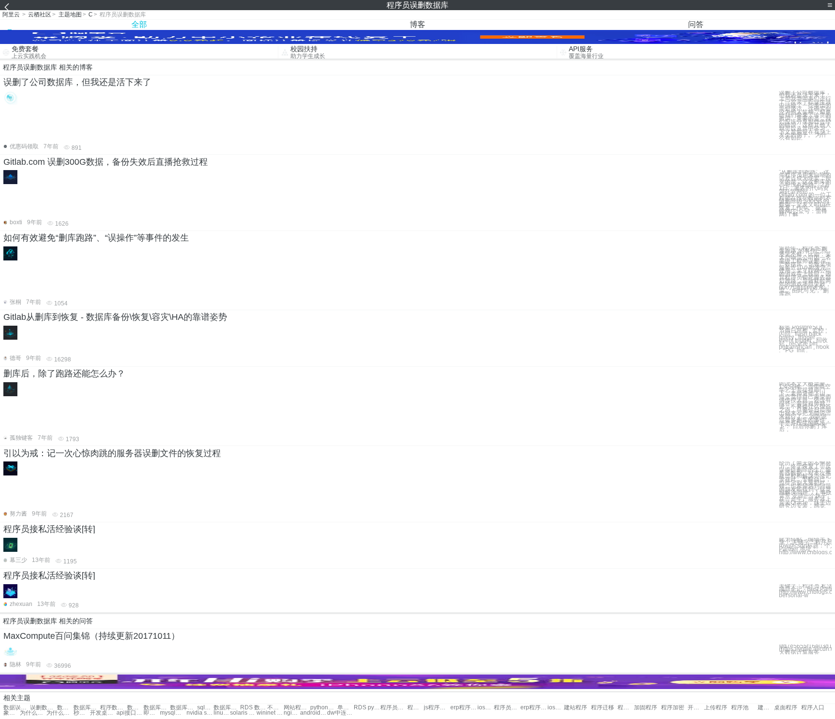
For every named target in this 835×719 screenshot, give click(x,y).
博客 (417, 24)
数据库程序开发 (183, 707)
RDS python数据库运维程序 (367, 707)
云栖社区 (39, 14)
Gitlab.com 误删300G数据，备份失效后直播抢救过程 (105, 162)
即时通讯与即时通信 (152, 713)
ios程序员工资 (485, 707)
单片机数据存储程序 (345, 707)
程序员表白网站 (393, 707)
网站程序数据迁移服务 (297, 707)
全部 (139, 24)
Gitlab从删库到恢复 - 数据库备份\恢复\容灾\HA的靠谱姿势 (115, 317)
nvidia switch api (200, 713)
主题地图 (70, 14)
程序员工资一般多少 (507, 707)
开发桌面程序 (103, 713)
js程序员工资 (437, 707)
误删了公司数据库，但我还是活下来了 (77, 82)
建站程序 (575, 707)
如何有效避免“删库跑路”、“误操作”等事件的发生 (96, 238)
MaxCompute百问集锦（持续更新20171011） (91, 636)
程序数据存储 (113, 707)
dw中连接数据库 (340, 713)
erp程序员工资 (463, 707)
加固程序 (645, 707)
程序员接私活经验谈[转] (49, 529)
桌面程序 (785, 707)
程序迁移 (602, 707)
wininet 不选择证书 (270, 713)
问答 (696, 24)
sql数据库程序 (205, 707)
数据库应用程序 (227, 707)
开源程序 (696, 707)
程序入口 (812, 707)
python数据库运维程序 (323, 707)
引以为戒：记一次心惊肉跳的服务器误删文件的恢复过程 (112, 453)
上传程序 (715, 707)
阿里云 (11, 14)
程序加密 (672, 707)
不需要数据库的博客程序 (275, 707)
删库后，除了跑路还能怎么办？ (64, 373)
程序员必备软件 (415, 707)
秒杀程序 (81, 713)
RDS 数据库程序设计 (253, 707)
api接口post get (129, 713)
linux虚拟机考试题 (222, 713)
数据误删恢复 (16, 707)
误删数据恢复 (43, 707)
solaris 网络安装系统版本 (243, 713)
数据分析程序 (135, 707)
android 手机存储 (313, 713)
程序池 (740, 707)
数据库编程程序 (86, 707)
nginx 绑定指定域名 (292, 713)
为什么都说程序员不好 (33, 713)
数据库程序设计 (157, 707)
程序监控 (626, 707)
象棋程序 (11, 713)
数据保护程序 (65, 707)
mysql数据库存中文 (173, 713)
